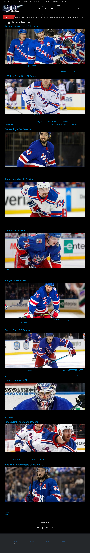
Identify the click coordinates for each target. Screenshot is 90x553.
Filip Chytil (37, 115)
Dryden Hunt (77, 370)
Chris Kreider (54, 124)
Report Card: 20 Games (17, 330)
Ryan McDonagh (32, 65)
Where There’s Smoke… (17, 230)
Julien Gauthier (67, 370)
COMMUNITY (55, 1)
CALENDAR (26, 1)
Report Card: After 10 (16, 380)
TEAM (5, 1)
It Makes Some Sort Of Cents (20, 76)
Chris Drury (42, 122)
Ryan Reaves (9, 124)
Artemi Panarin (72, 124)
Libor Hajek (72, 71)
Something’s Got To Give (18, 129)
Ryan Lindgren (68, 321)
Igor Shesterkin (38, 121)
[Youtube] (47, 528)
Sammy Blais (31, 370)
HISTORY (44, 1)
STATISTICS (15, 1)
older (7, 512)
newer (7, 514)
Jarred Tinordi (53, 460)
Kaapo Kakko (66, 115)
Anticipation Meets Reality (19, 179)
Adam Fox (63, 71)
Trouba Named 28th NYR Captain (22, 26)
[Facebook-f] (43, 528)
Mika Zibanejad (52, 121)
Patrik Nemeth (74, 122)
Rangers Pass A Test (16, 280)
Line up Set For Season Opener (21, 422)
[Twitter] (38, 528)
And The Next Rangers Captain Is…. (24, 464)
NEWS (36, 1)
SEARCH (64, 1)
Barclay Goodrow (59, 122)
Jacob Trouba (28, 67)
